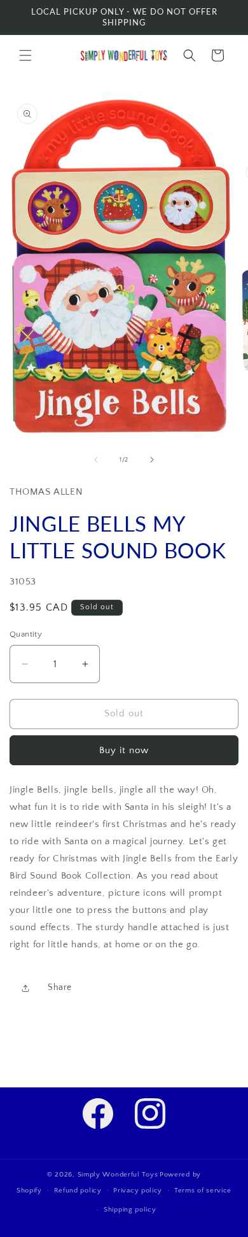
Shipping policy (130, 1209)
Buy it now (124, 750)
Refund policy (78, 1190)
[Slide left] (96, 460)
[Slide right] (152, 460)
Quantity (26, 634)
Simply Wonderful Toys (118, 1174)
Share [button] (60, 987)
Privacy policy (137, 1190)
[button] (25, 55)
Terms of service (202, 1190)
